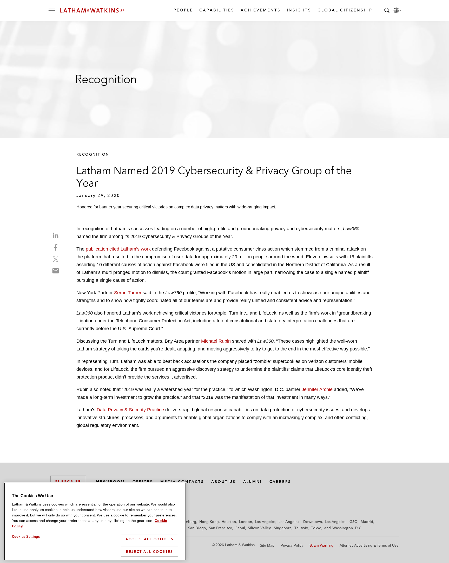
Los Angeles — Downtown (300, 521)
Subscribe (68, 481)
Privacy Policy (292, 545)
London (245, 521)
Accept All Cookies (150, 539)
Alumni (252, 481)
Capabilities (216, 10)
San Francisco (220, 528)
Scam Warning (321, 545)
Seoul (240, 528)
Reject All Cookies (149, 551)
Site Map (267, 545)
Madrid (367, 521)
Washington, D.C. (347, 528)
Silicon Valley (259, 528)
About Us (223, 481)
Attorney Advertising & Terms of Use (369, 545)
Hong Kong (209, 521)
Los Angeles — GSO (341, 521)
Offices (143, 481)
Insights (299, 10)
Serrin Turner (127, 292)
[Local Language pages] (397, 10)
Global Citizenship (345, 10)
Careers (280, 481)
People (183, 10)
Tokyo (316, 528)
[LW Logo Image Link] (92, 10)
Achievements (260, 10)
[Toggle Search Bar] (387, 10)
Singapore (283, 528)
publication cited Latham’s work (118, 249)
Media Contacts (182, 481)
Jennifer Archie (317, 389)
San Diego (197, 528)
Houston (229, 521)
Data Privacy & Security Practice (130, 409)
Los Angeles (265, 521)
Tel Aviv (301, 528)
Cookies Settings (26, 537)
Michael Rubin (216, 341)
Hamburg (188, 521)
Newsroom (110, 481)
